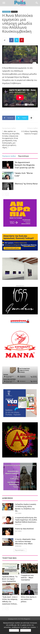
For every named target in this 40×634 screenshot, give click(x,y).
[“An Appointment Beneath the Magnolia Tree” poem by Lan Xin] (7, 165)
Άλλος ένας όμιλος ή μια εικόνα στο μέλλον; (28, 599)
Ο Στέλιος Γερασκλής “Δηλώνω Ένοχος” (29, 132)
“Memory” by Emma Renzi (26, 183)
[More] (31, 118)
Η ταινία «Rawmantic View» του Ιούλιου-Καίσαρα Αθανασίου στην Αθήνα (25, 541)
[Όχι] (37, 627)
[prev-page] (3, 194)
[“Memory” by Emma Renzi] (7, 186)
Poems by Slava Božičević (24, 529)
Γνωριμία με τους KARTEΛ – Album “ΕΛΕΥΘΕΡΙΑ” (27, 577)
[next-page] (7, 194)
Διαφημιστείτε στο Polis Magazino (19, 619)
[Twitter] (16, 40)
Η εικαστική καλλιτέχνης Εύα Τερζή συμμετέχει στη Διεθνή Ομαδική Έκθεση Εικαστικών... (26, 519)
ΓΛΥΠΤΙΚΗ (5, 573)
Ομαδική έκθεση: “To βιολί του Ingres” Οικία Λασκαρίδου (9, 579)
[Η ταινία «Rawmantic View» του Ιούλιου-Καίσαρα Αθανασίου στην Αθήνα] (7, 542)
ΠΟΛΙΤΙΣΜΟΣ (6, 11)
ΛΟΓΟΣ (5, 167)
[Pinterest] (21, 40)
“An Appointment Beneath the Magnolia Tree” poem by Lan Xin (24, 165)
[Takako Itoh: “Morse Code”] (7, 175)
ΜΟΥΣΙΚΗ (14, 11)
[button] (3, 3)
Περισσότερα (23, 156)
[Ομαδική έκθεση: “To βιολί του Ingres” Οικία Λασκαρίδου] (10, 569)
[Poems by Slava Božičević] (7, 531)
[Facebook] (11, 40)
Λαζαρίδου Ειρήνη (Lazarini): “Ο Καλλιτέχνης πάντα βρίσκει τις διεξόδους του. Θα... (25, 507)
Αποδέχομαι (14, 630)
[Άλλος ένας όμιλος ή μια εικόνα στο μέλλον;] (29, 589)
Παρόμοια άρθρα (9, 156)
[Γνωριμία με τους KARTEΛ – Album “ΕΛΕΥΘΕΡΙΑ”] (29, 568)
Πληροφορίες (25, 630)
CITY (23, 594)
